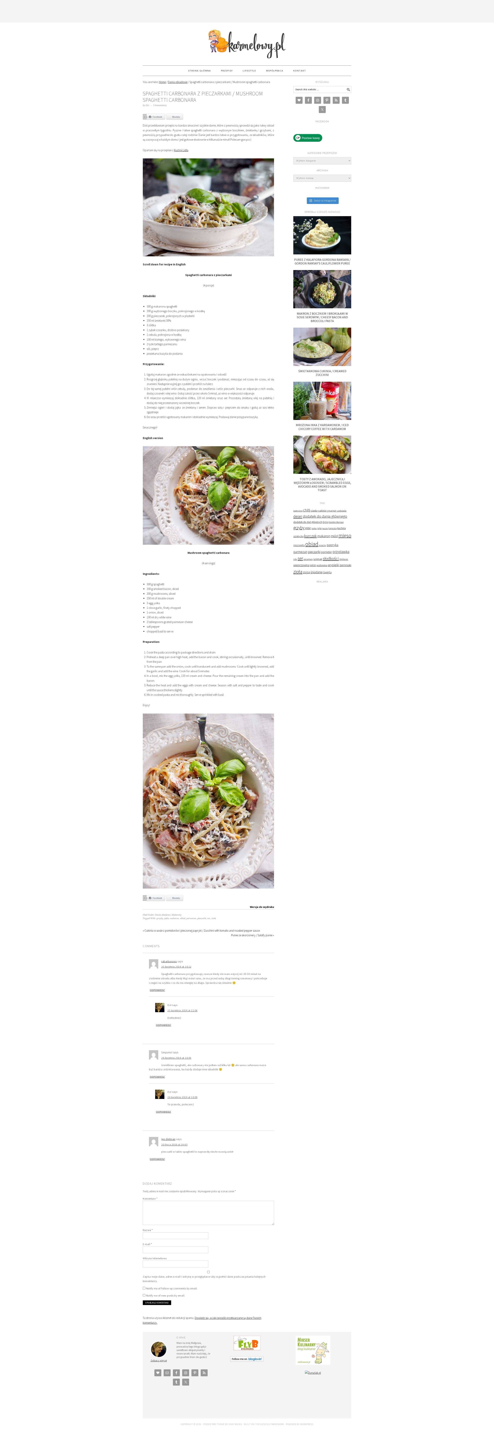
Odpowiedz (157, 990)
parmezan (191, 918)
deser (297, 516)
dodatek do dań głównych (307, 522)
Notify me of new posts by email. (165, 1295)
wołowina (321, 565)
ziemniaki (345, 565)
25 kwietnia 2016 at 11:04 (182, 1010)
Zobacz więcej (159, 1360)
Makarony (177, 915)
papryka (332, 545)
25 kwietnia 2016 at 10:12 (176, 966)
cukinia (322, 510)
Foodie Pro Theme (214, 1424)
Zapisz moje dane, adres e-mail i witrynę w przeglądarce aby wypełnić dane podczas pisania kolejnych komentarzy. (204, 1279)
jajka (166, 918)
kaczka (325, 528)
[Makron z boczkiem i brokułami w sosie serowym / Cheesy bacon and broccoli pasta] (322, 307)
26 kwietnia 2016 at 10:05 (176, 1058)
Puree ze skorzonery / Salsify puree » (252, 935)
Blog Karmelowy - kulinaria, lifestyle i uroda (247, 42)
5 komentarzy (160, 105)
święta (327, 572)
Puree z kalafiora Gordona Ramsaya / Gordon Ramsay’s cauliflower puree (322, 261)
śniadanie (316, 572)
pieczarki (201, 918)
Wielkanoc (343, 559)
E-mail (147, 1244)
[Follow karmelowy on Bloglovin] (247, 1361)
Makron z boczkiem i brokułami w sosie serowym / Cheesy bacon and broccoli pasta (322, 317)
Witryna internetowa (155, 1258)
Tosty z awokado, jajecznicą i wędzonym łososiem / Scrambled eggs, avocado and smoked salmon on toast (322, 484)
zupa (306, 572)
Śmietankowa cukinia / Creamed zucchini (322, 373)
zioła (213, 918)
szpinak (317, 559)
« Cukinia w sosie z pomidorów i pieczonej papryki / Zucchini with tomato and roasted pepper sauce (201, 930)
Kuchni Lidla (181, 150)
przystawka (340, 551)
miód (334, 536)
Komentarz (150, 1198)
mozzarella (299, 545)
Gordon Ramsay (336, 522)
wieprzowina (301, 565)
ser (208, 918)
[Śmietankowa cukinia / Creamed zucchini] (322, 365)
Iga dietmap (168, 1139)
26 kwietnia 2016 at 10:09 (182, 1097)
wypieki (333, 565)
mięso (344, 535)
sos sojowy (308, 559)
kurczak (310, 535)
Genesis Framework (272, 1424)
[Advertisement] (247, 10)
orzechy (322, 545)
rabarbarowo (169, 961)
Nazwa (148, 1230)
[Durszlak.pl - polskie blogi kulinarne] (313, 1373)
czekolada (341, 510)
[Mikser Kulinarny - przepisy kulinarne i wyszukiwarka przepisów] (313, 1363)
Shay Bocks (235, 1424)
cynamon (331, 510)
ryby (295, 559)
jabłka (314, 528)
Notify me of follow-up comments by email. (172, 1288)
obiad (182, 918)
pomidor (326, 552)
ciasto (314, 510)
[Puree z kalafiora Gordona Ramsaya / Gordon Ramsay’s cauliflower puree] (322, 253)
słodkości (331, 558)
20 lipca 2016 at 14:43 (174, 1144)
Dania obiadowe (162, 915)
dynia (325, 522)
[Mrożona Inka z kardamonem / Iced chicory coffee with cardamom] (322, 419)
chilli (306, 510)
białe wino (298, 510)
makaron (174, 918)
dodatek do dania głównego (325, 516)
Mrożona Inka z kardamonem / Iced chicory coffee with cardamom (322, 427)
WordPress (306, 1424)
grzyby (159, 918)
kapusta (332, 528)
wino (313, 565)
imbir (308, 528)
